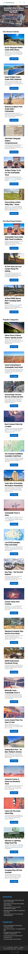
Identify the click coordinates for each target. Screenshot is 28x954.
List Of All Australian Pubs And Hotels (12, 939)
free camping (17, 17)
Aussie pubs (16, 724)
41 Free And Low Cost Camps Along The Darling (13, 269)
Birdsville (18, 16)
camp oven (12, 605)
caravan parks (10, 430)
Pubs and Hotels (12, 546)
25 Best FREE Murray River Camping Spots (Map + (13, 300)
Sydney (6, 817)
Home (4, 947)
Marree (13, 518)
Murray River (15, 304)
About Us (16, 947)
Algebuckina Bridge (12, 180)
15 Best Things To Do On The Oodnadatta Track (13, 172)
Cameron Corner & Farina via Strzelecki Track (12, 781)
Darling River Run (8, 17)
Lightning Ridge (18, 846)
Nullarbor (11, 51)
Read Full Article (14, 58)
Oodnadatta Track (10, 16)
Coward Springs (12, 179)
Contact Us (20, 948)
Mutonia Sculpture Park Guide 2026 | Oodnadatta (13, 109)
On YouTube (10, 947)
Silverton (11, 846)
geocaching (11, 206)
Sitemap (21, 947)
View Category (14, 346)
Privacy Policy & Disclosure (10, 948)
